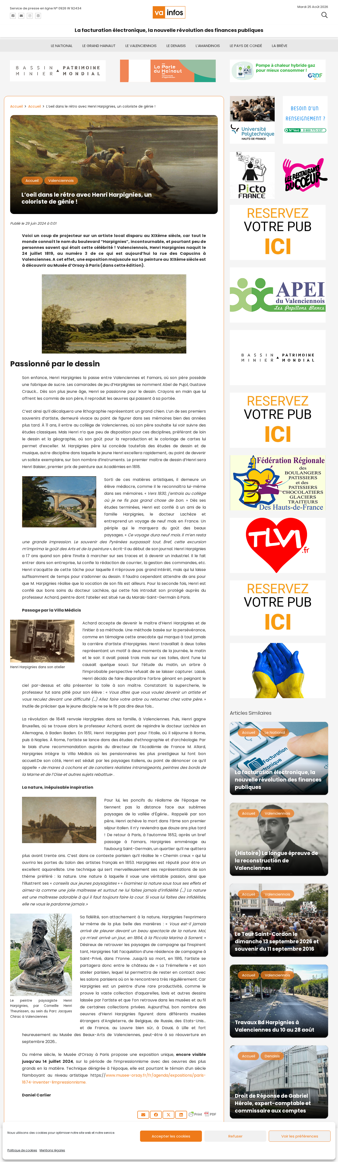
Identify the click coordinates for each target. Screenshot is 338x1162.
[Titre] (13, 16)
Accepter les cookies (171, 1136)
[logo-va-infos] (169, 12)
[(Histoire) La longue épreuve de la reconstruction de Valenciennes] (279, 839)
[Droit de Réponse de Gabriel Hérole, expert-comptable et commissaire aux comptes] (279, 1081)
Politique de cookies (22, 1150)
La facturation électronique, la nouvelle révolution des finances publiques (169, 30)
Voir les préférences (299, 1136)
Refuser (235, 1136)
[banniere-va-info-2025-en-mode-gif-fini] (279, 71)
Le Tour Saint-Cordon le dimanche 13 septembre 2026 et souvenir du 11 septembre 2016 (277, 941)
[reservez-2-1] (279, 232)
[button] (324, 15)
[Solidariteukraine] (279, 670)
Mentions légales (52, 1150)
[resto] (305, 175)
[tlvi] (279, 545)
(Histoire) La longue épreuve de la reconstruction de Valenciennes (276, 861)
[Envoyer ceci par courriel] (143, 1115)
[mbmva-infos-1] (279, 357)
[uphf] (252, 120)
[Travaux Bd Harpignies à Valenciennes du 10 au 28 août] (279, 1001)
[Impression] (279, 295)
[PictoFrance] (252, 175)
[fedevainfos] (279, 482)
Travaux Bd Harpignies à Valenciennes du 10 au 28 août (274, 1026)
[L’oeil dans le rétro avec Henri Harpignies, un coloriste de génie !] (114, 118)
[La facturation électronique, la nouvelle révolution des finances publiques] (279, 758)
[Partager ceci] (156, 1115)
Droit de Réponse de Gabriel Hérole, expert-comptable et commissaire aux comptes (273, 1103)
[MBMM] (59, 71)
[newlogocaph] (169, 71)
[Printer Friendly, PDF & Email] (202, 1116)
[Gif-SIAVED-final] (305, 120)
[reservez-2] (279, 420)
